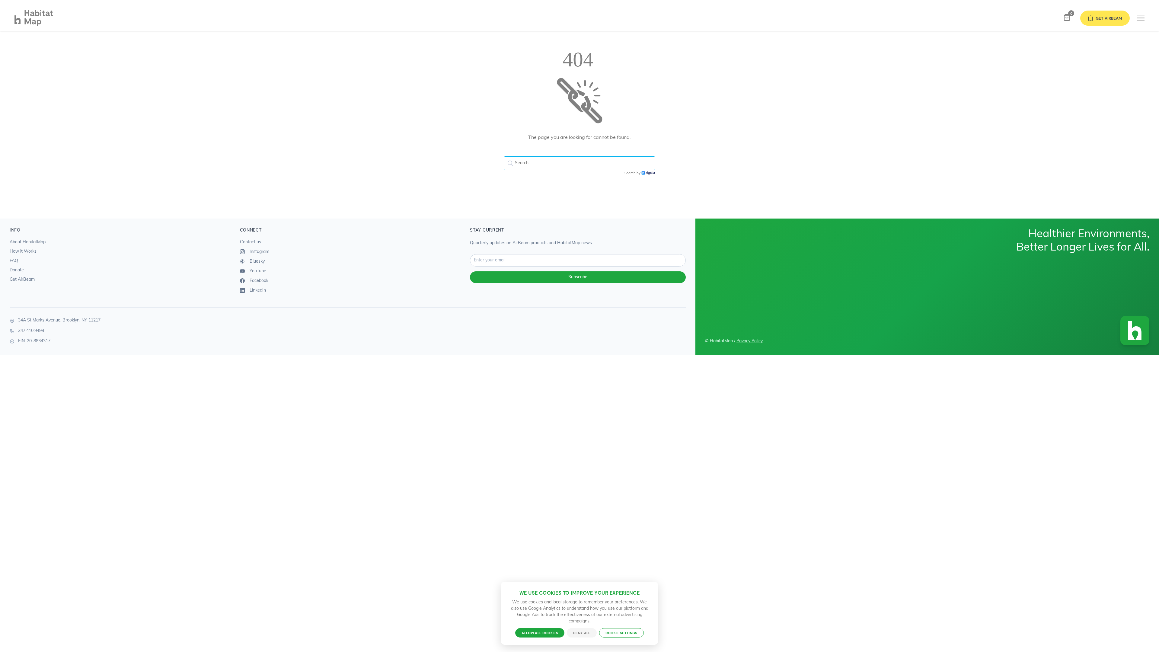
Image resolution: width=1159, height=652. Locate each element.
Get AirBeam (1109, 18)
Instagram (258, 252)
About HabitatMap (28, 242)
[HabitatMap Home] (128, 18)
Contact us (250, 242)
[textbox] (579, 163)
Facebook (258, 281)
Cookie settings (621, 633)
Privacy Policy (749, 341)
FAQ (14, 261)
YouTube (257, 271)
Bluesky (256, 261)
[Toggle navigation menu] (1141, 18)
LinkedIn (257, 290)
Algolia (648, 173)
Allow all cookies (540, 633)
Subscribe (577, 277)
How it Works (23, 251)
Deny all (581, 633)
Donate (17, 270)
